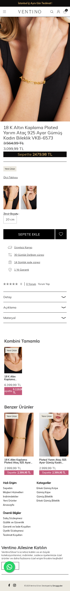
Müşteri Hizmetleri (13, 492)
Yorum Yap (44, 283)
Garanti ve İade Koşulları (17, 526)
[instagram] (15, 586)
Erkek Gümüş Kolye (47, 488)
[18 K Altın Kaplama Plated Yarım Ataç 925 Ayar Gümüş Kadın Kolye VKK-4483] (13, 360)
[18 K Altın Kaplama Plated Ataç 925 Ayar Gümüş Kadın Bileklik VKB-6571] (19, 435)
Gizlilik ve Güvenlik (13, 522)
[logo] (29, 11)
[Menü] (5, 11)
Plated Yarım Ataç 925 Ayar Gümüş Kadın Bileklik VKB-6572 (52, 461)
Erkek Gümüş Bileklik (48, 500)
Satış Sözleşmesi (12, 518)
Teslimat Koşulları (12, 534)
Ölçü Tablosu (10, 177)
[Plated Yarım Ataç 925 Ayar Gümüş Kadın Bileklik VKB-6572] (54, 435)
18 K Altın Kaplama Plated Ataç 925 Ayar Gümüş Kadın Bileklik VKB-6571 (17, 461)
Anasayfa (8, 504)
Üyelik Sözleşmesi (13, 530)
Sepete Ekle (29, 234)
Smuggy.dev (58, 586)
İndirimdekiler (10, 496)
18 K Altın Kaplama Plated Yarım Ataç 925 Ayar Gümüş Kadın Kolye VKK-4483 (13, 378)
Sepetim (8, 488)
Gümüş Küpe (44, 492)
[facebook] (9, 586)
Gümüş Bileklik (45, 496)
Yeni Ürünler (10, 500)
